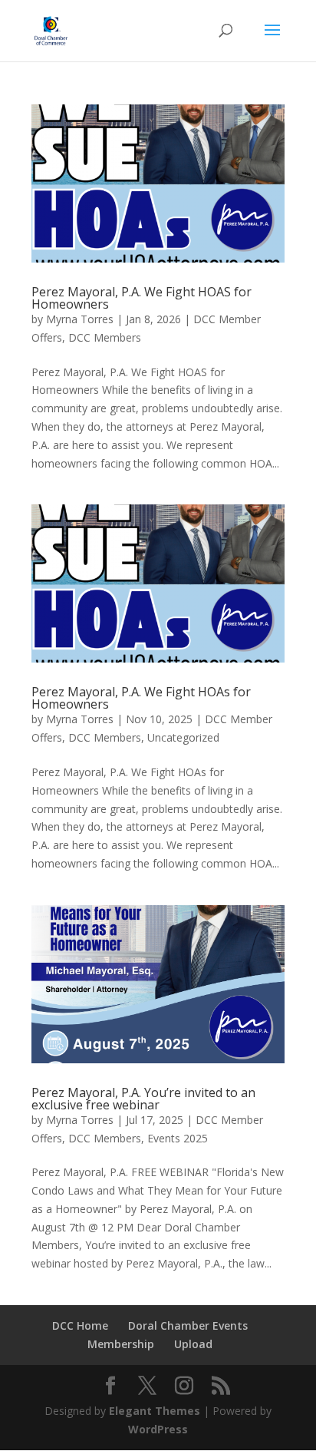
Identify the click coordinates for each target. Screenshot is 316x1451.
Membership (120, 1344)
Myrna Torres (80, 319)
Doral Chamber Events (188, 1325)
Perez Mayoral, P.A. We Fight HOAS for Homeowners (141, 297)
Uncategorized (183, 737)
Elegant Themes (154, 1410)
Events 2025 (177, 1138)
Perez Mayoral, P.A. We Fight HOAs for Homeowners (141, 697)
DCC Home (80, 1325)
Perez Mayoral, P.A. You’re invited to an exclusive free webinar (143, 1098)
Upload (193, 1344)
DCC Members (104, 337)
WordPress (158, 1429)
